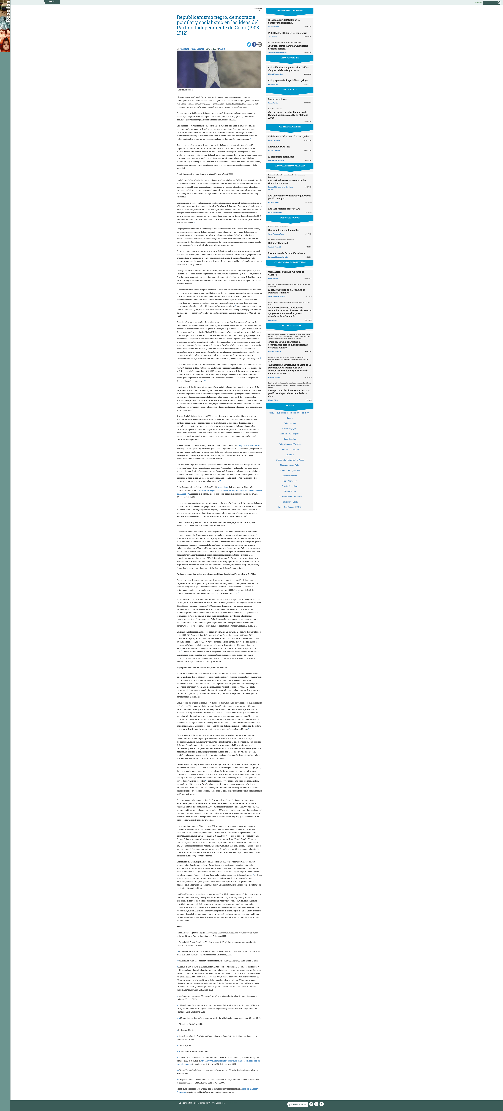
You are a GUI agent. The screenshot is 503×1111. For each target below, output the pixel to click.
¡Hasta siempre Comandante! (290, 10)
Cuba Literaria (290, 423)
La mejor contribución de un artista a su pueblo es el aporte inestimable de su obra (289, 393)
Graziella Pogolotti (274, 247)
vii (178, 1005)
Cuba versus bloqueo (290, 449)
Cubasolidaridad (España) (290, 444)
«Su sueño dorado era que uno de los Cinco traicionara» (287, 182)
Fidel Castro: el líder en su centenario (287, 32)
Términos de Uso (232, 1102)
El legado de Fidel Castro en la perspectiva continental (284, 21)
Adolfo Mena (272, 320)
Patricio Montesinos (275, 212)
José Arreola (272, 37)
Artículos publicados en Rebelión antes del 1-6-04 (289, 412)
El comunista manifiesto (281, 156)
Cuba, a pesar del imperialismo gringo (288, 80)
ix (178, 1024)
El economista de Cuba (289, 465)
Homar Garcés (273, 84)
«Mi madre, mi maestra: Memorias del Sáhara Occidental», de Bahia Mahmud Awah (288, 115)
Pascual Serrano (274, 377)
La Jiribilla (290, 454)
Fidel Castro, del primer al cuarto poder (288, 136)
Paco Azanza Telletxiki (276, 161)
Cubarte (289, 418)
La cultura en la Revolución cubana (286, 253)
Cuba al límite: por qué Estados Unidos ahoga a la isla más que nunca (288, 69)
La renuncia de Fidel (279, 146)
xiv (178, 1057)
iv (178, 961)
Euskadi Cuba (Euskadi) (290, 470)
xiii (178, 1051)
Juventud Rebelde (289, 475)
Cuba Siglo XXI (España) (290, 433)
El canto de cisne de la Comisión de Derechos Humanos (286, 291)
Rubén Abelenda (273, 202)
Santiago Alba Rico (274, 351)
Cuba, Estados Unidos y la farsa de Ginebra (286, 273)
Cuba (222, 48)
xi (178, 1036)
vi (178, 996)
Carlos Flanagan (273, 26)
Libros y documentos (290, 58)
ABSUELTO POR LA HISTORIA (290, 127)
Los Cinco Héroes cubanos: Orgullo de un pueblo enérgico (289, 197)
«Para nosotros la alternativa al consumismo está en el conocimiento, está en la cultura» (288, 344)
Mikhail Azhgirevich (275, 74)
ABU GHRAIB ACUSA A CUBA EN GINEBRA (290, 262)
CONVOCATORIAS (290, 89)
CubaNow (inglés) (289, 428)
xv (178, 1070)
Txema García (273, 103)
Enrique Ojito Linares (275, 187)
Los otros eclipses (277, 99)
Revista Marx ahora (290, 486)
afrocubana (223, 487)
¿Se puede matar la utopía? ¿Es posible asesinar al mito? (288, 47)
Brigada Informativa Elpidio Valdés (290, 460)
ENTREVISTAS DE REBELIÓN (290, 325)
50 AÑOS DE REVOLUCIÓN (290, 218)
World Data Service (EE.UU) (290, 507)
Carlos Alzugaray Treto (276, 234)
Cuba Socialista (289, 439)
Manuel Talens (273, 400)
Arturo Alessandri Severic (277, 53)
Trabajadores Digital (289, 501)
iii (178, 951)
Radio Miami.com (290, 480)
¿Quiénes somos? (297, 1104)
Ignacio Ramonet (274, 140)
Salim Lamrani (273, 279)
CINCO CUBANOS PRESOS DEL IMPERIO (290, 166)
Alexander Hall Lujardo (192, 48)
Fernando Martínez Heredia (278, 257)
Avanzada (478, 3)
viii (178, 1018)
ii (177, 942)
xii (178, 1045)
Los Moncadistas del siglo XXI (284, 208)
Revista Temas (290, 491)
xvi (178, 1079)
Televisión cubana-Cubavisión (289, 496)
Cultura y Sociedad (278, 242)
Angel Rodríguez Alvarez (276, 296)
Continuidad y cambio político (284, 229)
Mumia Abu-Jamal (274, 150)
